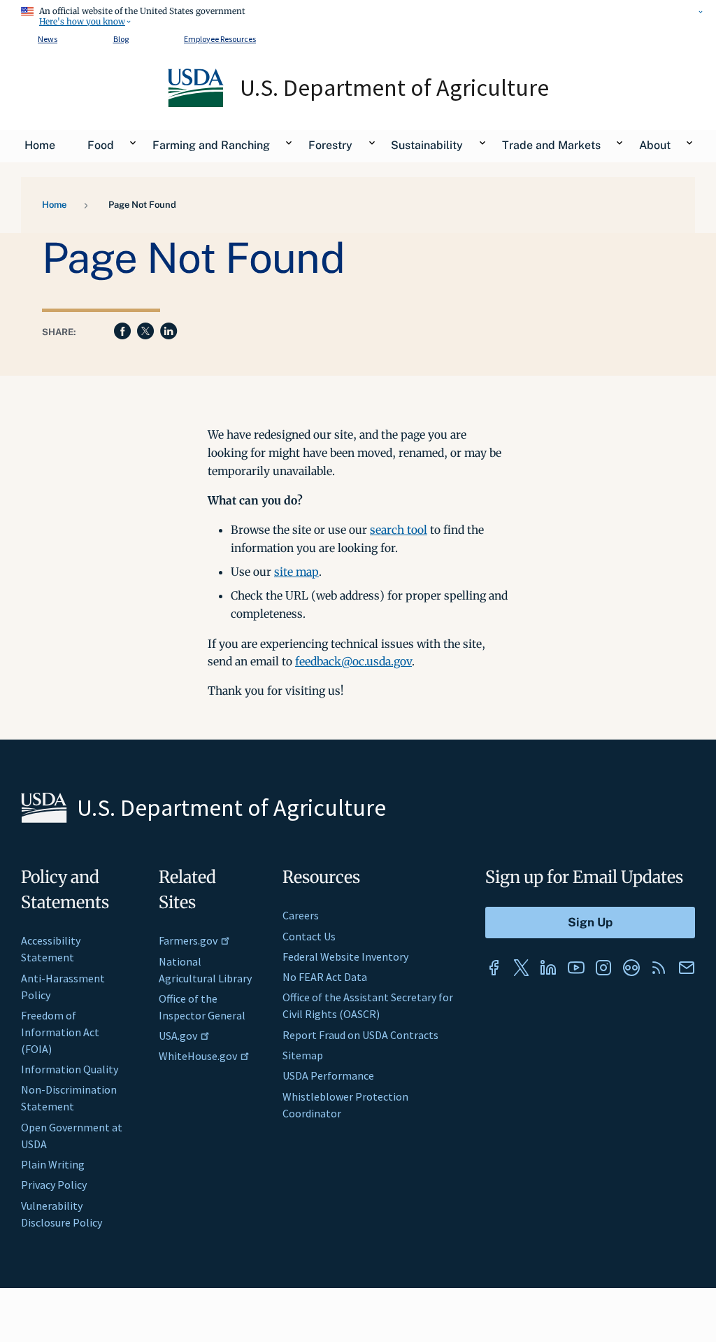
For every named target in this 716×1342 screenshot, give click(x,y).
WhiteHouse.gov (198, 1056)
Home (54, 204)
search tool (398, 530)
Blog (121, 39)
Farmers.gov (188, 940)
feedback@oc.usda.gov (353, 661)
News (47, 39)
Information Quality (69, 1069)
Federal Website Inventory (345, 956)
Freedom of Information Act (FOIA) (60, 1032)
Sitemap (302, 1055)
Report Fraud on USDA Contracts (360, 1035)
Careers (300, 915)
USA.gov (178, 1036)
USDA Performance (328, 1075)
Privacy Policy (54, 1185)
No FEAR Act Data (324, 977)
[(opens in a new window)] (493, 967)
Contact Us (309, 936)
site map (296, 572)
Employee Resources (220, 39)
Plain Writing (53, 1164)
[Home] (197, 103)
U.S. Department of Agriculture (394, 87)
